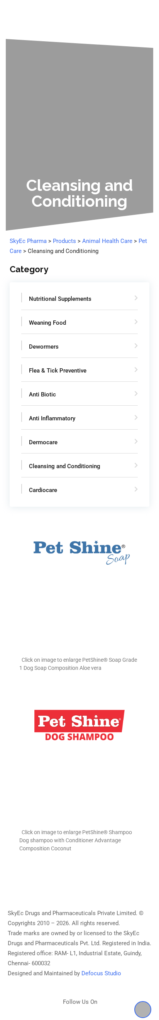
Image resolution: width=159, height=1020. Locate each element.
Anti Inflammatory (52, 418)
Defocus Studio (101, 973)
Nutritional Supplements (60, 298)
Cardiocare (43, 490)
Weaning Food (47, 322)
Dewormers (44, 346)
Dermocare (43, 442)
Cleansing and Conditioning (64, 466)
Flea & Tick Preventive (57, 370)
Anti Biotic (42, 394)
